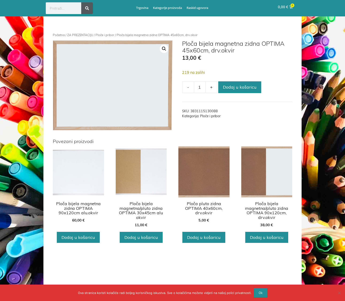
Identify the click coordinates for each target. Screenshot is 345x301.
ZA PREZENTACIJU (80, 35)
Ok (261, 293)
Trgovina (142, 8)
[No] (339, 292)
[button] (164, 49)
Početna (59, 35)
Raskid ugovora (197, 8)
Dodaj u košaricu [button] (78, 237)
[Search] (87, 8)
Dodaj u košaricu (240, 87)
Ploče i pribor (105, 35)
